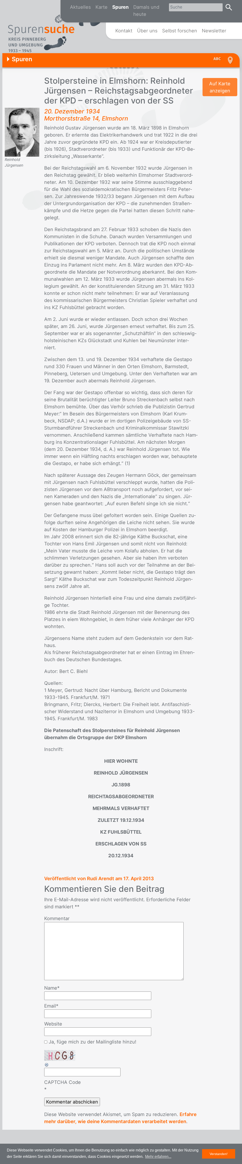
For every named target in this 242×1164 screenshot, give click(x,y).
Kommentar (56, 918)
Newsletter (214, 31)
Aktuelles (80, 7)
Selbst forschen (179, 31)
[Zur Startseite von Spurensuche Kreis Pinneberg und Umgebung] (55, 31)
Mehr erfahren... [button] (158, 1157)
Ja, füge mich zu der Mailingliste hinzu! (91, 1042)
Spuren (120, 7)
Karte (101, 7)
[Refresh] (46, 1064)
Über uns (147, 31)
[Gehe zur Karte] (229, 60)
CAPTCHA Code (62, 1082)
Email (51, 1006)
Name (52, 988)
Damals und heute (146, 10)
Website (53, 1024)
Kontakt (123, 31)
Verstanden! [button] (219, 1154)
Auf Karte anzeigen (219, 87)
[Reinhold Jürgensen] (22, 132)
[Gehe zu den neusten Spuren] (218, 59)
